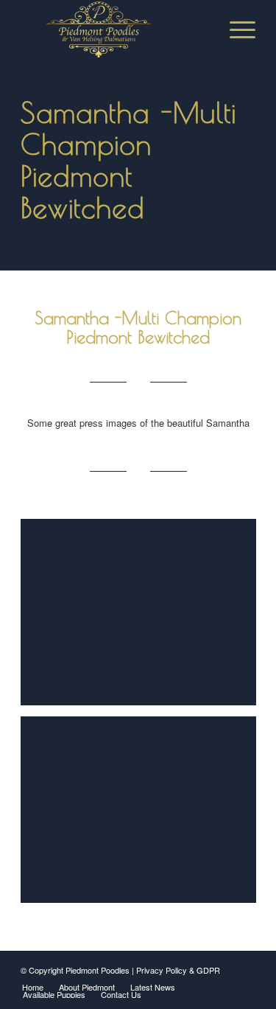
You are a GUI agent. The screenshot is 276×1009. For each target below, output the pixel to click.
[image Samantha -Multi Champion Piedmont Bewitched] (144, 815)
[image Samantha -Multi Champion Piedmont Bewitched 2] (144, 617)
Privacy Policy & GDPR (178, 970)
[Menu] (235, 29)
